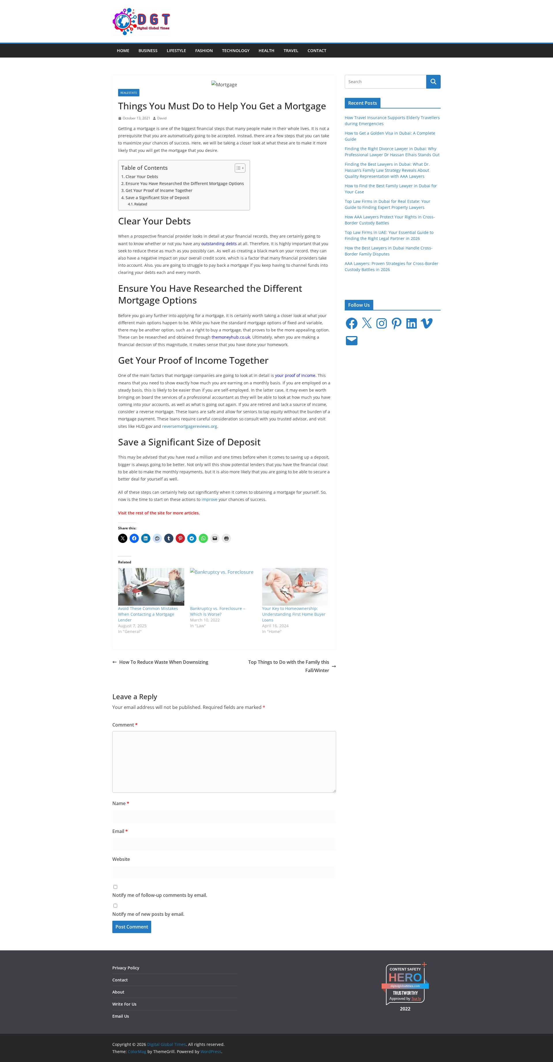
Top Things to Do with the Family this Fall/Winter (288, 666)
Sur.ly (416, 998)
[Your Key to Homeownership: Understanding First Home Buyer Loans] (295, 587)
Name (120, 803)
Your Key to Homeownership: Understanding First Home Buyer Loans (293, 614)
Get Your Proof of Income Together (159, 190)
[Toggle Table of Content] (237, 168)
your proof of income (295, 375)
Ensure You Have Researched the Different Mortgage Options (185, 183)
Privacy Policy (125, 968)
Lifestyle (176, 50)
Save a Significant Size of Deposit (157, 197)
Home (123, 50)
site (161, 513)
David (161, 118)
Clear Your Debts (142, 176)
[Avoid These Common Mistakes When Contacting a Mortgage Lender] (151, 587)
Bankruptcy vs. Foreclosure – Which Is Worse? (217, 611)
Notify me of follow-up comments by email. (159, 895)
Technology (235, 50)
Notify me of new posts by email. (148, 914)
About (118, 992)
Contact (317, 50)
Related (140, 204)
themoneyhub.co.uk (231, 337)
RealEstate (128, 93)
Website (121, 859)
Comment (125, 725)
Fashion (204, 50)
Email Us (120, 1016)
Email (120, 831)
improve (209, 499)
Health (266, 50)
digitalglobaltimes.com (405, 985)
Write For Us (124, 1004)
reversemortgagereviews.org (189, 426)
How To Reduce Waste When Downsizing (163, 662)
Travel (291, 50)
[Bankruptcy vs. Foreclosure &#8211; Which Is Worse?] (223, 587)
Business (148, 50)
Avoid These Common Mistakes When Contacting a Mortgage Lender (148, 614)
